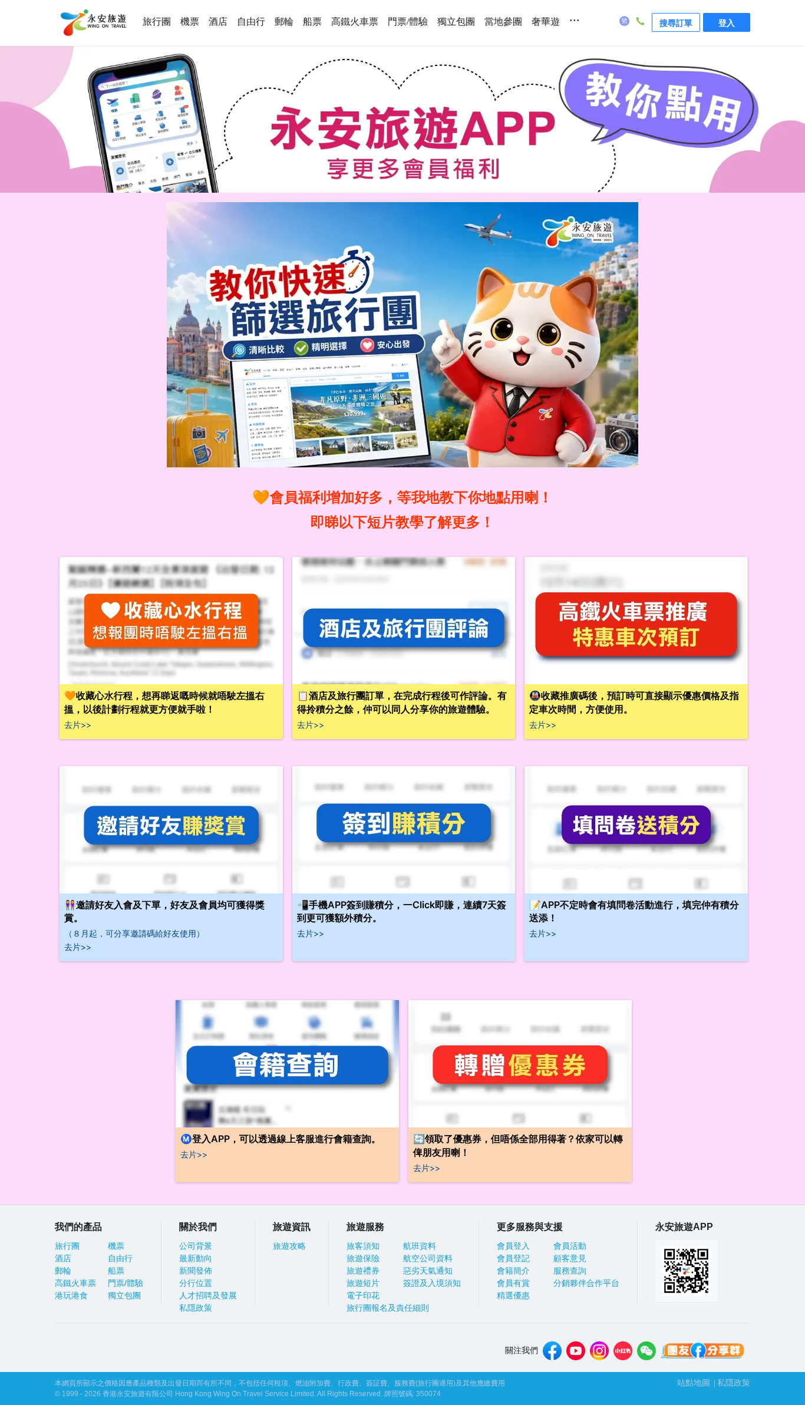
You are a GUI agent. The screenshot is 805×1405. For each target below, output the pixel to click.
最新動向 (195, 1258)
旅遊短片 (363, 1283)
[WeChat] (646, 1350)
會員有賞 (513, 1283)
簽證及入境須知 (432, 1283)
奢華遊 (546, 22)
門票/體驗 (408, 22)
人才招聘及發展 (208, 1295)
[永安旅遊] (92, 23)
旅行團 (157, 22)
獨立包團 (456, 22)
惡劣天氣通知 (428, 1270)
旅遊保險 (363, 1258)
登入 (726, 22)
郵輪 (284, 22)
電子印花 (363, 1295)
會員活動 (569, 1246)
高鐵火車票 (354, 22)
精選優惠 (513, 1295)
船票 (312, 22)
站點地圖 (693, 1382)
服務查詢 (569, 1270)
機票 (189, 22)
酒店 (218, 22)
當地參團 (503, 22)
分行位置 (195, 1283)
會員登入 (513, 1246)
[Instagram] (599, 1350)
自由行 (251, 22)
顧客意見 (569, 1258)
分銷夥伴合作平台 (586, 1283)
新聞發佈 (195, 1270)
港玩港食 (71, 1295)
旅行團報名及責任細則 (388, 1307)
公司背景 (195, 1246)
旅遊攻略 (289, 1246)
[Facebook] (552, 1350)
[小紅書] (622, 1350)
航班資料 (419, 1246)
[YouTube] (575, 1350)
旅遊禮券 (363, 1270)
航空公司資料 (428, 1258)
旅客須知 (363, 1246)
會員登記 (513, 1258)
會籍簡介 (513, 1270)
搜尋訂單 (675, 22)
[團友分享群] (703, 1350)
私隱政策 (195, 1307)
